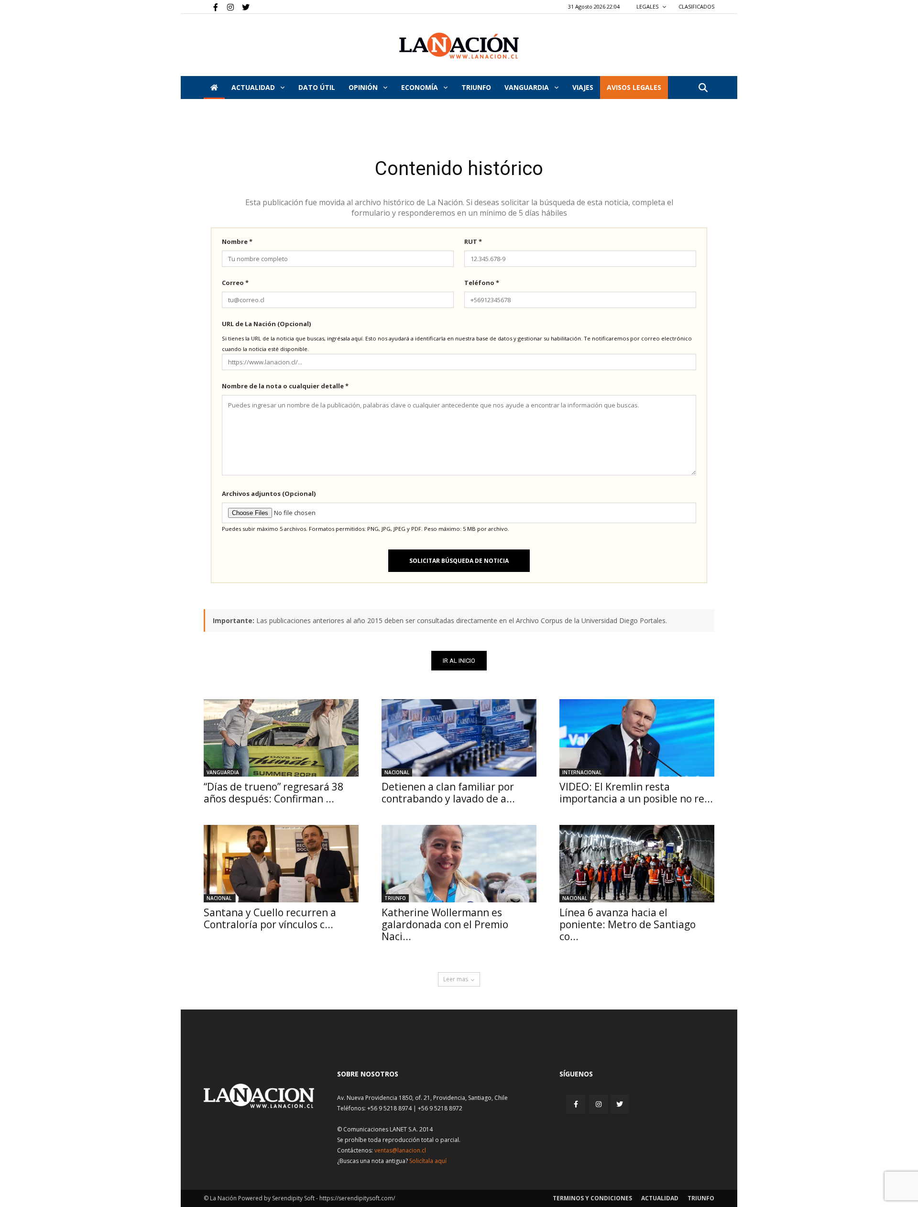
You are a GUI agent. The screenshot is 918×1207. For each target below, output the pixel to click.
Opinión (364, 87)
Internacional (581, 772)
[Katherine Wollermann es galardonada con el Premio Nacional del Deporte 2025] (459, 863)
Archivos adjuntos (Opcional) (269, 493)
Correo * (235, 282)
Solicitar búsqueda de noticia (459, 561)
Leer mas (455, 979)
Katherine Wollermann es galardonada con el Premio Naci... (445, 924)
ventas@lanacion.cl (400, 1150)
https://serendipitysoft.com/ (357, 1198)
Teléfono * (481, 282)
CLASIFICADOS (696, 6)
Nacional (396, 772)
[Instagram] (226, 6)
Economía (420, 87)
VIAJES (582, 87)
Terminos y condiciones (592, 1198)
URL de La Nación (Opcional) (266, 323)
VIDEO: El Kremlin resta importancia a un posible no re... (636, 792)
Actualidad (254, 87)
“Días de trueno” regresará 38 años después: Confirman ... (273, 792)
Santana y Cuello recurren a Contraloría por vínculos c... (270, 918)
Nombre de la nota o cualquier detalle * (285, 386)
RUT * (473, 241)
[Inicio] (214, 87)
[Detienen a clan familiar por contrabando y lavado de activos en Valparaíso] (459, 738)
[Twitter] (242, 6)
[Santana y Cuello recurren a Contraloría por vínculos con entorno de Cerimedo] (281, 863)
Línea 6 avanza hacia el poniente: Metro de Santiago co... (627, 924)
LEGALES (648, 6)
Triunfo (476, 87)
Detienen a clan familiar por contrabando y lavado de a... (448, 792)
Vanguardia (527, 87)
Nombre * (237, 241)
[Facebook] (211, 6)
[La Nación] (459, 46)
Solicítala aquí (428, 1161)
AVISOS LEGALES (634, 87)
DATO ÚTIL (316, 87)
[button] (702, 88)
